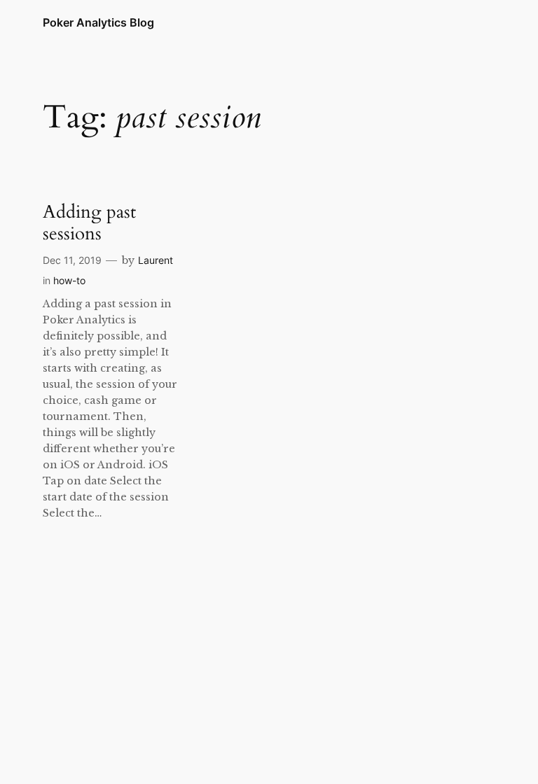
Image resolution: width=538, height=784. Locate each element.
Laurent (155, 260)
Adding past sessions (89, 223)
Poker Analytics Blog (98, 22)
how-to (69, 280)
